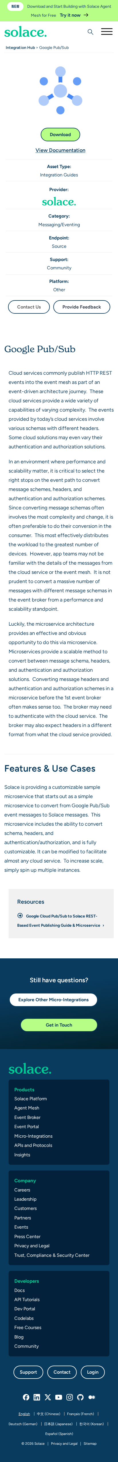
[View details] (25, 31)
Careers (22, 1190)
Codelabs (24, 1318)
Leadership (25, 1199)
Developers (26, 1281)
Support (28, 1372)
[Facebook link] (26, 1397)
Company (25, 1180)
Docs (19, 1290)
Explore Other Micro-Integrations (53, 999)
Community (26, 1346)
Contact (62, 1372)
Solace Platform (30, 1098)
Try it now (71, 15)
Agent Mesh (26, 1108)
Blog (18, 1337)
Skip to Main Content (29, 20)
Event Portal (26, 1126)
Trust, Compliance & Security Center (51, 1255)
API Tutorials (27, 1299)
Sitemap (90, 1444)
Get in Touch (59, 1025)
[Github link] (80, 1397)
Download (60, 134)
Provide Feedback (81, 307)
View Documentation (60, 150)
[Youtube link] (59, 1397)
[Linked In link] (37, 1397)
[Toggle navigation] (106, 31)
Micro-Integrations (33, 1136)
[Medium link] (91, 1397)
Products (24, 1089)
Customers (25, 1208)
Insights (22, 1155)
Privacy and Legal (32, 1245)
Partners (22, 1218)
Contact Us (29, 307)
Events (21, 1227)
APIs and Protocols (33, 1145)
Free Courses (27, 1327)
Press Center (27, 1236)
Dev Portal (24, 1308)
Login (93, 1372)
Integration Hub (20, 47)
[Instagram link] (70, 1397)
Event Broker (27, 1117)
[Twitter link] (48, 1397)
